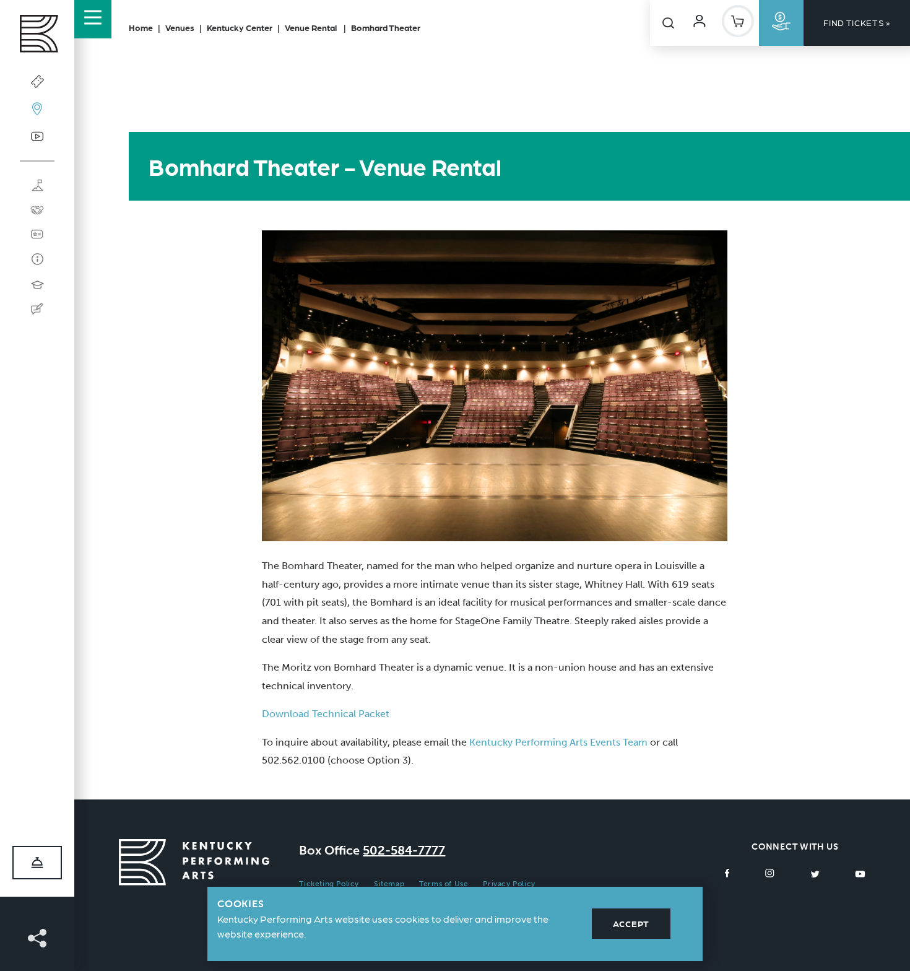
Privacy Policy (509, 883)
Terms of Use (443, 883)
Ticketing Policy (329, 883)
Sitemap (389, 883)
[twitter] (815, 873)
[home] (37, 37)
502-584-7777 (404, 850)
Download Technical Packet (325, 714)
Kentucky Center (239, 27)
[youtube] (860, 873)
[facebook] (727, 873)
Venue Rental (312, 27)
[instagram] (769, 873)
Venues (179, 27)
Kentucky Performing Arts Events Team (558, 742)
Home (141, 27)
